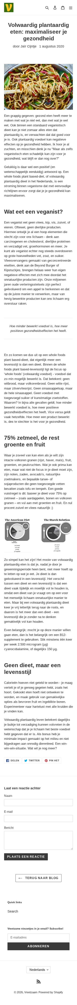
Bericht (8, 827)
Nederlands (37, 969)
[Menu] (71, 7)
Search (12, 911)
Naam (8, 795)
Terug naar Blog (41, 878)
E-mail (8, 811)
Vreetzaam (31, 992)
